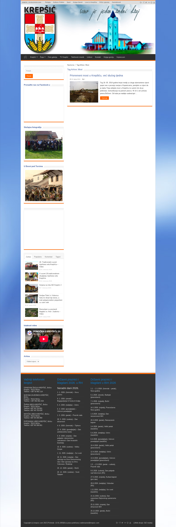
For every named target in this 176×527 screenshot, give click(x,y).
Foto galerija (52, 57)
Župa (42, 57)
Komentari (48, 257)
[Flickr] (149, 2)
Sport (68, 2)
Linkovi (89, 57)
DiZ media (148, 523)
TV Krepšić (64, 57)
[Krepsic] (88, 29)
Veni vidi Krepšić (25, 57)
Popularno (38, 257)
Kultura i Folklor (58, 2)
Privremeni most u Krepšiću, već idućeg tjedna (96, 75)
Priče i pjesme (104, 2)
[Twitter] (146, 2)
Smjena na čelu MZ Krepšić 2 (50, 285)
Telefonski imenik (77, 57)
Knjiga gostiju (109, 57)
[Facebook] (144, 2)
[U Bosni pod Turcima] (43, 185)
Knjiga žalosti (77, 2)
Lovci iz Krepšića (91, 2)
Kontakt (98, 57)
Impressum (121, 57)
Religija (48, 2)
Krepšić (33, 57)
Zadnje (28, 257)
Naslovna (70, 65)
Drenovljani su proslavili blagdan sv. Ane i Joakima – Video (49, 311)
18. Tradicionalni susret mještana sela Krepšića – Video (48, 264)
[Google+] (141, 2)
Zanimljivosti (116, 2)
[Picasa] (151, 2)
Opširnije (104, 98)
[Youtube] (154, 2)
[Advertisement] (44, 230)
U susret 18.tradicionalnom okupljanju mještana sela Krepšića (49, 276)
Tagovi (58, 257)
